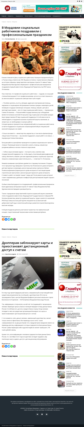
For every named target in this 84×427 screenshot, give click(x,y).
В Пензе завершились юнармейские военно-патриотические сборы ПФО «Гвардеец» (73, 100)
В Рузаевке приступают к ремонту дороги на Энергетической (74, 109)
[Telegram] (80, 1)
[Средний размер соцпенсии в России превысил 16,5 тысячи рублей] (61, 159)
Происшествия (70, 139)
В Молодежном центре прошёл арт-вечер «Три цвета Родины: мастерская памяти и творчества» (73, 132)
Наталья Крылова (10, 39)
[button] (81, 16)
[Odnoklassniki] (3, 219)
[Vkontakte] (6, 219)
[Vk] (78, 1)
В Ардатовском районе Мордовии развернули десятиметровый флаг (73, 151)
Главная (4, 21)
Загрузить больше (69, 175)
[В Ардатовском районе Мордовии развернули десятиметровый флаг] (61, 150)
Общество (14, 21)
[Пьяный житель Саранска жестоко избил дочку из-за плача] (61, 168)
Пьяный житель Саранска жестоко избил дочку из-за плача (74, 169)
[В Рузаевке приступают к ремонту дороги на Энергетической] (61, 108)
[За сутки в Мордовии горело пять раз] (61, 141)
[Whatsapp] (11, 219)
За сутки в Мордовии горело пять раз (73, 142)
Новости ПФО (69, 96)
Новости (9, 21)
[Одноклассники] (82, 1)
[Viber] (14, 219)
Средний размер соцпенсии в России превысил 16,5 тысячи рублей (73, 160)
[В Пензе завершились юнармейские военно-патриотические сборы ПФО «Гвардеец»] (61, 99)
